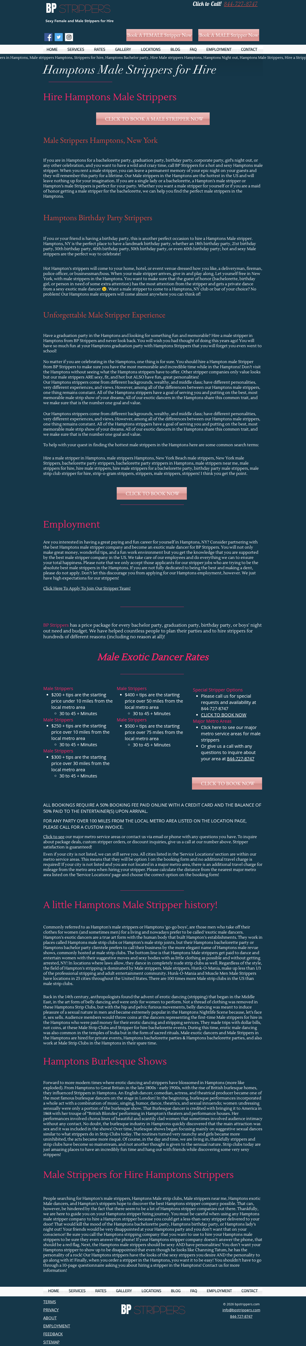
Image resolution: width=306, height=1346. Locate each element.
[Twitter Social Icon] (59, 37)
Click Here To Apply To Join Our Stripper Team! (87, 588)
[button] (77, 49)
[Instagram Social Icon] (69, 37)
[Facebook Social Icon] (48, 37)
